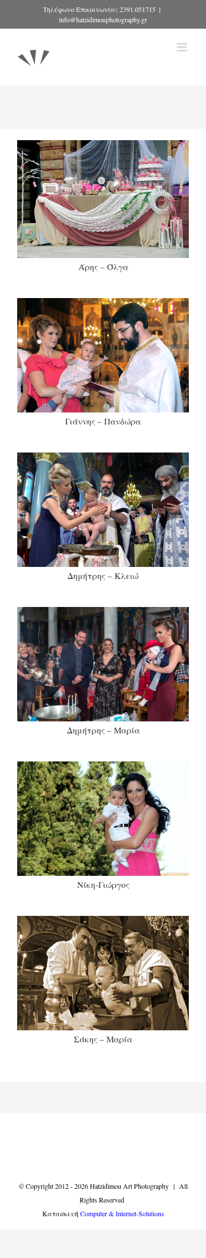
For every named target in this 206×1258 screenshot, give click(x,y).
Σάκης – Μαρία (103, 1039)
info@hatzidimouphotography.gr (103, 19)
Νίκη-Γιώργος (103, 884)
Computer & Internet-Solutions (122, 1213)
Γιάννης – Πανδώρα (103, 421)
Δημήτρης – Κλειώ (103, 575)
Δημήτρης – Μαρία (103, 730)
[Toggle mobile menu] (183, 47)
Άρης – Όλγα (103, 266)
